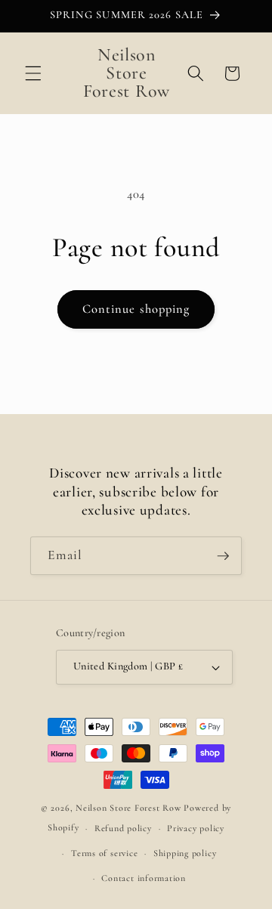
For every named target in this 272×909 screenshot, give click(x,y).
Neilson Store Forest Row (128, 807)
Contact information (143, 878)
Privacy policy (195, 828)
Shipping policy (185, 853)
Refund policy (123, 828)
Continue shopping (136, 309)
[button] (33, 73)
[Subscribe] (223, 556)
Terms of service (104, 853)
